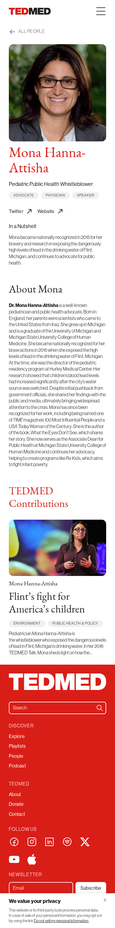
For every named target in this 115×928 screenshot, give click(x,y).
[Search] (100, 708)
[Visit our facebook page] (14, 841)
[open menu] (101, 11)
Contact (17, 814)
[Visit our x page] (85, 841)
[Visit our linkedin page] (49, 841)
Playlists (17, 746)
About (15, 794)
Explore (17, 736)
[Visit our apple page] (32, 859)
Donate (16, 804)
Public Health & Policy (75, 623)
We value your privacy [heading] (35, 901)
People (16, 756)
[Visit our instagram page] (32, 841)
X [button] (105, 900)
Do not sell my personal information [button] (61, 921)
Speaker (85, 195)
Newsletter (25, 874)
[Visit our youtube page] (14, 859)
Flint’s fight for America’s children (47, 603)
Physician (55, 195)
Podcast (17, 766)
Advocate (24, 195)
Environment (27, 623)
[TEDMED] (30, 11)
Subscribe (90, 888)
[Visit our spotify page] (67, 841)
